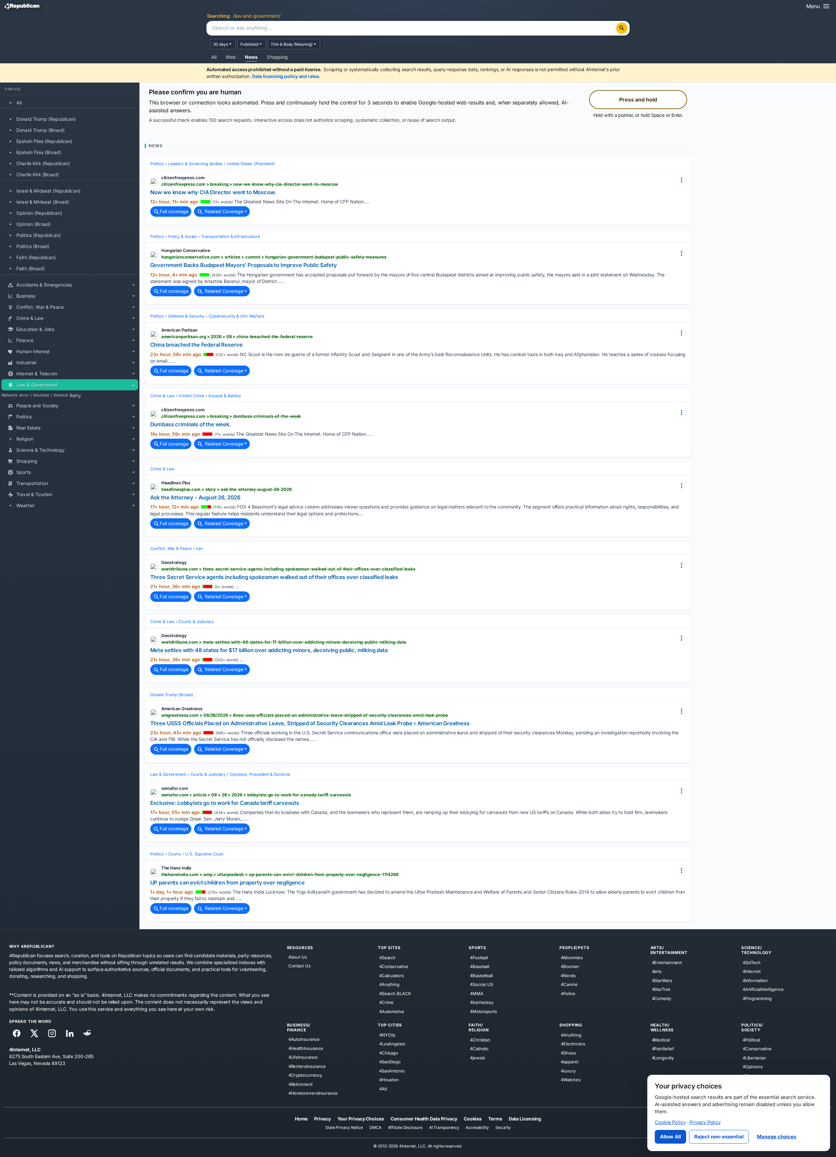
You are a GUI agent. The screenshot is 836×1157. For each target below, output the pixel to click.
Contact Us (299, 965)
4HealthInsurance (305, 1048)
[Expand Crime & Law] (133, 318)
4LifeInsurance (303, 1057)
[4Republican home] (22, 6)
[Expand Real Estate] (133, 428)
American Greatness (181, 708)
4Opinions (753, 1066)
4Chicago (388, 1052)
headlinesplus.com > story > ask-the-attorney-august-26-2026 (226, 489)
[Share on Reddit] (87, 1033)
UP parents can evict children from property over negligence (227, 882)
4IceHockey (481, 1002)
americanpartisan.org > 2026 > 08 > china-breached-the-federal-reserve (237, 336)
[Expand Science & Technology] (133, 450)
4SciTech (752, 962)
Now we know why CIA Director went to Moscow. (213, 192)
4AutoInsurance (304, 1039)
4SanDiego (390, 1061)
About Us (297, 957)
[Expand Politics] (133, 417)
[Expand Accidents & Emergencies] (133, 285)
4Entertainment (667, 962)
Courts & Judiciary (196, 621)
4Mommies (572, 957)
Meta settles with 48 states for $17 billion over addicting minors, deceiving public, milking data (269, 650)
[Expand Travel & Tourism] (133, 494)
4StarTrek (661, 989)
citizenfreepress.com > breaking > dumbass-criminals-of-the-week (231, 416)
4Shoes (568, 1052)
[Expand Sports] (133, 472)
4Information (755, 980)
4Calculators (391, 975)
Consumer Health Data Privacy (424, 1118)
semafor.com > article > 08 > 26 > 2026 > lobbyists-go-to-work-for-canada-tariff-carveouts (256, 794)
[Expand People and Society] (133, 406)
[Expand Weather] (133, 505)
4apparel (569, 1061)
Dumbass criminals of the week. (190, 424)
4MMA (476, 993)
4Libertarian (754, 1057)
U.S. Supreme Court (204, 854)
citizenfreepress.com (183, 177)
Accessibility (477, 1127)
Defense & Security (186, 316)
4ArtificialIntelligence (763, 989)
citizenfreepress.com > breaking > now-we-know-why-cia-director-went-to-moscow (249, 184)
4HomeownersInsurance (313, 1093)
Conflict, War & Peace (171, 548)
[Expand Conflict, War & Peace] (133, 307)
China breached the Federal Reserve (196, 344)
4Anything (389, 984)
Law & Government (168, 774)
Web (230, 57)
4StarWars (662, 980)
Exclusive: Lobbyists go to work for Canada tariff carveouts (224, 803)
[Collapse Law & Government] (133, 385)
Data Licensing (525, 1118)
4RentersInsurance (307, 1066)
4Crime (386, 1002)
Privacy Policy (705, 1122)
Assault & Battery (224, 395)
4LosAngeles (392, 1043)
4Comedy (661, 998)
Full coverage (174, 211)
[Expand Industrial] (133, 362)
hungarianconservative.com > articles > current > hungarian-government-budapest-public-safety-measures (273, 256)
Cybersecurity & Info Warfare (236, 316)
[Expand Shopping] (133, 461)
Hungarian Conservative (185, 250)
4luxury (568, 1070)
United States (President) (251, 163)
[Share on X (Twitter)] (34, 1033)
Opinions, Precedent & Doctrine (260, 774)
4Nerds (568, 975)
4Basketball (481, 975)
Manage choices (776, 1137)
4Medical (661, 1039)
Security (503, 1127)
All (214, 57)
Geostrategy (174, 562)
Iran (199, 548)
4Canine (569, 984)
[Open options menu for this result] (681, 180)
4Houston (389, 1079)
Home (301, 1118)
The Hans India (176, 867)
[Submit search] (621, 28)
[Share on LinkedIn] (69, 1033)
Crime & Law (162, 395)
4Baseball (479, 966)
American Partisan (179, 330)
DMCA (375, 1127)
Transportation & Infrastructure (230, 236)
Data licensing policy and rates (285, 76)
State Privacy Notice (344, 1127)
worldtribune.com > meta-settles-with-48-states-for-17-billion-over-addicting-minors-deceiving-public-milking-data (284, 642)
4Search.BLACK (395, 993)
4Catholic (479, 1048)
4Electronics (573, 1043)
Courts (174, 854)
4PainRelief (663, 1048)
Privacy (322, 1118)
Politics (157, 163)
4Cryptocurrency (305, 1075)
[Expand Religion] (133, 439)
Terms (495, 1118)
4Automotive (391, 1011)
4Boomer (570, 966)
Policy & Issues (182, 236)
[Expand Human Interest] (133, 351)
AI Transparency (444, 1127)
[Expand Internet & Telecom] (133, 374)
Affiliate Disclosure (405, 1127)
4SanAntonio (392, 1070)
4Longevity (663, 1057)
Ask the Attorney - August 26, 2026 (195, 497)
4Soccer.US (481, 984)
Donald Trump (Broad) (171, 694)
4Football (479, 957)
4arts (657, 971)
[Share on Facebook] (16, 1033)
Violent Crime (191, 395)
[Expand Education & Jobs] (133, 329)
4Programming (757, 998)
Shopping (277, 57)
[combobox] (412, 28)
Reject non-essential (719, 1137)
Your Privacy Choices (360, 1118)
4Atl (383, 1088)
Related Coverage (223, 211)
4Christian (480, 1039)
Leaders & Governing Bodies (195, 163)
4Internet (752, 971)
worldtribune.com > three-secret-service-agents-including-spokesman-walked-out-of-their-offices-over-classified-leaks (288, 568)
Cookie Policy (670, 1122)
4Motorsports (483, 1011)
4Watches (570, 1079)
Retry (75, 395)
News (251, 57)
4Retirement (300, 1084)
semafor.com (174, 788)
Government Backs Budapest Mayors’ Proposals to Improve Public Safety (243, 265)
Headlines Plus (176, 482)
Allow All (670, 1137)
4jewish (477, 1057)
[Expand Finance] (133, 340)
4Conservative (393, 966)
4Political (751, 1039)
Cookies (473, 1118)
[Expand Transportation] (133, 483)
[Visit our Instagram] (51, 1033)
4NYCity (387, 1034)
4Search (387, 957)
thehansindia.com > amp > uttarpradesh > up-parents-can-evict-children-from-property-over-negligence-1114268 (279, 874)
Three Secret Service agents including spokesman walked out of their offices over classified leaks (274, 577)
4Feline (568, 993)
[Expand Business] (133, 296)
